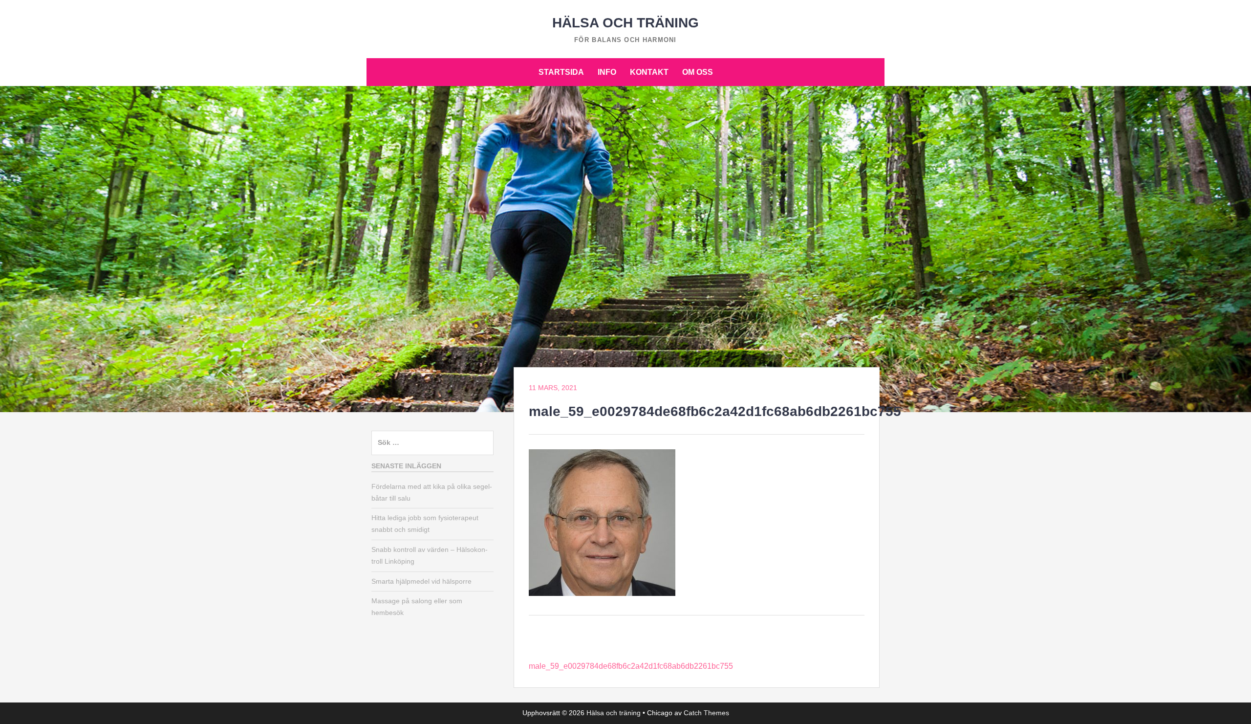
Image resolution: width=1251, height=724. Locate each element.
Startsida (561, 72)
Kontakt (649, 72)
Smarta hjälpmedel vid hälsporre (421, 581)
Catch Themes (706, 713)
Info (607, 72)
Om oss (697, 72)
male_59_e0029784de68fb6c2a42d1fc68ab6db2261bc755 (631, 666)
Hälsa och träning (625, 22)
